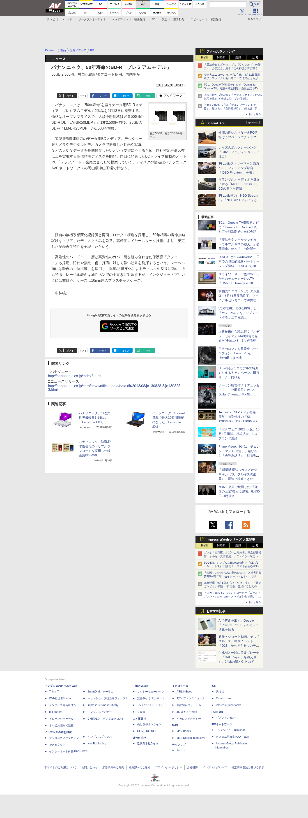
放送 (164, 19)
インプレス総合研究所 (62, 705)
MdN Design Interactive (191, 737)
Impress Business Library (102, 705)
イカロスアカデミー (189, 718)
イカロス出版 (180, 686)
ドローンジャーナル (61, 718)
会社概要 (192, 767)
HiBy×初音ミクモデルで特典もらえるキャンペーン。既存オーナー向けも (239, 372)
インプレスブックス (99, 736)
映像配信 (139, 19)
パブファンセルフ (227, 717)
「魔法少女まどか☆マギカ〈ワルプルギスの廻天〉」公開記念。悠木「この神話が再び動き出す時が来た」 (232, 68)
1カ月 (254, 57)
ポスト (70, 96)
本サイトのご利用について (60, 767)
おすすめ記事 (216, 611)
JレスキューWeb (187, 711)
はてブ (125, 96)
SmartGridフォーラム (100, 691)
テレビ (51, 19)
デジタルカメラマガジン (64, 737)
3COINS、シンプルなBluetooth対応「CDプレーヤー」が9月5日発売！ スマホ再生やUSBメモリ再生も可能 (232, 566)
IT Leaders (55, 711)
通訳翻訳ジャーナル (189, 705)
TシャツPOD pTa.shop (231, 730)
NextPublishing (96, 743)
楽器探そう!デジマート (151, 698)
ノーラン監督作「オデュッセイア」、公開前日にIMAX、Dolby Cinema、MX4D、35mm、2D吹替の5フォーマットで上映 (239, 394)
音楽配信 (215, 19)
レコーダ (66, 19)
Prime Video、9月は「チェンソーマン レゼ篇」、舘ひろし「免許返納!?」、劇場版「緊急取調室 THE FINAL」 (232, 108)
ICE (213, 686)
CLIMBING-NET (146, 731)
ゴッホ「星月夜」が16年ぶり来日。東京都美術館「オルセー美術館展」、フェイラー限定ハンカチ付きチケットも (232, 556)
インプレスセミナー (99, 711)
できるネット (57, 744)
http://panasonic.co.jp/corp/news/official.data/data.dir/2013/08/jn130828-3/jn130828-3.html (115, 387)
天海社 (220, 691)
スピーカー (197, 19)
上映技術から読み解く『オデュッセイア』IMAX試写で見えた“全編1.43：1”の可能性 (239, 336)
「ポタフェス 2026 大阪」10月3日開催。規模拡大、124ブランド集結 (239, 434)
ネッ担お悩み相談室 (61, 725)
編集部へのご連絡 (139, 767)
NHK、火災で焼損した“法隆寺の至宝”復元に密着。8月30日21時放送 (239, 491)
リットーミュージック (150, 691)
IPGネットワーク (221, 724)
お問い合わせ (89, 767)
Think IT (54, 691)
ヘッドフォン (120, 19)
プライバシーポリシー (168, 767)
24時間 (221, 57)
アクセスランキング (221, 51)
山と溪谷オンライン (149, 724)
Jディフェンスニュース (191, 698)
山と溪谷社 (139, 718)
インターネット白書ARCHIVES (68, 751)
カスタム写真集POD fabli (232, 736)
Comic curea (224, 698)
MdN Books (184, 731)
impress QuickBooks (228, 705)
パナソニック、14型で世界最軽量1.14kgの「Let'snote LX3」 (95, 417)
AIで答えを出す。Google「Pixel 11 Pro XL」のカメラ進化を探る (238, 625)
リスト (83, 96)
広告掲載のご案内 (113, 767)
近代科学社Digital (148, 743)
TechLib (181, 750)
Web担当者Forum (60, 698)
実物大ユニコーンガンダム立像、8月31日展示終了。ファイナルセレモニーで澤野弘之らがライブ (232, 78)
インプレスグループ (214, 767)
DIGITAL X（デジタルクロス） (105, 718)
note (148, 96)
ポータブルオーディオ (92, 19)
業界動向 (178, 19)
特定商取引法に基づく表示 (248, 767)
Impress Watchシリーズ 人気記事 (231, 539)
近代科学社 (139, 737)
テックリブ (179, 744)
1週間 (237, 57)
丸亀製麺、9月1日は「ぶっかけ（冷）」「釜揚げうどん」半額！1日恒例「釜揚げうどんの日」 (232, 586)
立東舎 (141, 711)
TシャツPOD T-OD (149, 705)
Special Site (216, 123)
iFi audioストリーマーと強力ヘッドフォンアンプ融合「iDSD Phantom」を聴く (238, 168)
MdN (175, 725)
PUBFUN (217, 711)
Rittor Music (140, 686)
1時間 (204, 57)
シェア (103, 96)
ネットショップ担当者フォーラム (107, 698)
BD (153, 19)
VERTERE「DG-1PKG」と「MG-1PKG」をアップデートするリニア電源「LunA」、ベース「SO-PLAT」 (238, 317)
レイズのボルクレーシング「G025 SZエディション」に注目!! (239, 152)
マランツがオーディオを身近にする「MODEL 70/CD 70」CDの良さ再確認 (239, 184)
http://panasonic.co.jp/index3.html (74, 376)
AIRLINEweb (184, 691)
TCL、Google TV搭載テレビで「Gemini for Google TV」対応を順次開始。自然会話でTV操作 (232, 88)
